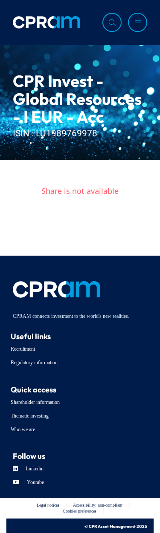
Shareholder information (35, 402)
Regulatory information (34, 363)
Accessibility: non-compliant (97, 505)
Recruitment (23, 349)
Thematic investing (30, 416)
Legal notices (48, 505)
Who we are (23, 429)
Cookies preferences (79, 511)
